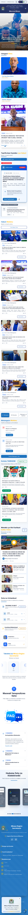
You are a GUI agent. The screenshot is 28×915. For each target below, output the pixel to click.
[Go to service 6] (15, 813)
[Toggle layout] (20, 899)
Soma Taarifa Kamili (9, 199)
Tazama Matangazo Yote (14, 456)
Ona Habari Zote (14, 227)
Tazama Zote (22, 606)
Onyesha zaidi (8, 745)
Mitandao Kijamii (11, 1)
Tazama (10, 435)
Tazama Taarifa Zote (9, 159)
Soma (9, 214)
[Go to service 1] (8, 813)
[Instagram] (15, 839)
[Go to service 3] (11, 813)
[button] (14, 739)
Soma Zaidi (6, 145)
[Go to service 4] (12, 813)
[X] (12, 839)
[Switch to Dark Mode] (16, 2)
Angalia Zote (21, 461)
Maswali (3, 1)
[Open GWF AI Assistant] (24, 911)
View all (25, 530)
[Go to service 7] (16, 813)
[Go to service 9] (19, 813)
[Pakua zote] (22, 614)
